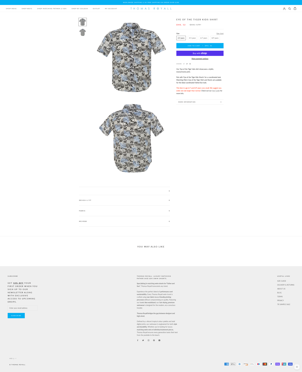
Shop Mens (11, 8)
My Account (111, 8)
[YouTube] (159, 340)
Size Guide (216, 91)
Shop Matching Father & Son (52, 8)
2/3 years (181, 38)
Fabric (82, 211)
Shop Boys (27, 8)
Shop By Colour (80, 8)
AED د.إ (11, 358)
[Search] (289, 8)
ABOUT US (281, 289)
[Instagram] (148, 340)
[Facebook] (184, 64)
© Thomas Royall (17, 364)
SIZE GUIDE (281, 281)
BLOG (279, 293)
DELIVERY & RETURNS (285, 285)
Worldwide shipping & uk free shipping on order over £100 (151, 2)
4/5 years (192, 38)
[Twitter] (187, 64)
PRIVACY (280, 300)
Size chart (220, 33)
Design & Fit (85, 200)
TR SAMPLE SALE (283, 304)
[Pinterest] (190, 64)
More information (186, 102)
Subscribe (16, 315)
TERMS (280, 297)
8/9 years (215, 38)
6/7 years (203, 38)
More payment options (200, 59)
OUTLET (96, 8)
